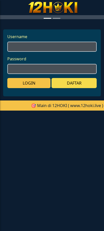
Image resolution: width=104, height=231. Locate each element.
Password (16, 104)
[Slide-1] (56, 63)
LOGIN (29, 128)
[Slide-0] (47, 63)
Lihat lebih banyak (80, 195)
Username (17, 82)
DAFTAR (74, 128)
